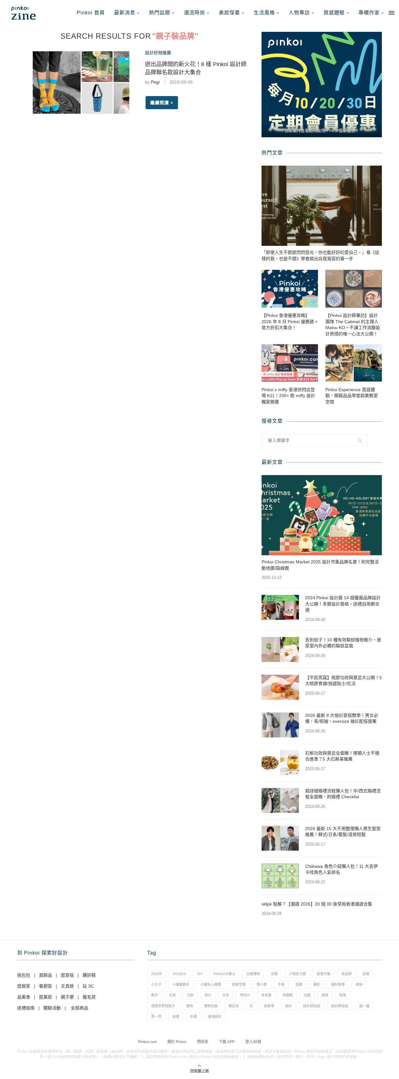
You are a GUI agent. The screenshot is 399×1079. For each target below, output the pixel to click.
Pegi (155, 82)
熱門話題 (159, 12)
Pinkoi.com (147, 1042)
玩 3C (88, 986)
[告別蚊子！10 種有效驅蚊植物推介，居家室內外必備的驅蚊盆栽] (280, 649)
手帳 (281, 984)
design (179, 974)
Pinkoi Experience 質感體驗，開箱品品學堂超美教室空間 (351, 395)
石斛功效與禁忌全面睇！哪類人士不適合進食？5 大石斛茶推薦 (342, 756)
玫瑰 (342, 995)
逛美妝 (45, 996)
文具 (172, 995)
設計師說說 (339, 1006)
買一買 (156, 1016)
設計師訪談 (311, 1006)
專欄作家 (369, 12)
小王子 (156, 984)
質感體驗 (334, 12)
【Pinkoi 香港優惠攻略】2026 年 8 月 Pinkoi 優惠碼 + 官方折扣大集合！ (290, 321)
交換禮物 (253, 974)
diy (200, 974)
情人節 (262, 984)
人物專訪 (299, 12)
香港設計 (215, 1016)
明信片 (245, 995)
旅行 (207, 995)
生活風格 (264, 12)
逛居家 (23, 986)
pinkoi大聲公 (224, 974)
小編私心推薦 (210, 984)
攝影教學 (338, 984)
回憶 (366, 974)
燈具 (324, 995)
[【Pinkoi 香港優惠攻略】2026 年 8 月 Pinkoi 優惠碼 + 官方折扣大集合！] (290, 289)
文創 (190, 995)
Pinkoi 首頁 (91, 12)
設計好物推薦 (158, 52)
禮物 (189, 1006)
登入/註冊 (253, 1042)
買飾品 (45, 975)
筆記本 (233, 1006)
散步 (154, 995)
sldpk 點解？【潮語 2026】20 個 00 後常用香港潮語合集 (317, 904)
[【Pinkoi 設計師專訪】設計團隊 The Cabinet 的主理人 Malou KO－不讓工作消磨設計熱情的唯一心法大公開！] (353, 289)
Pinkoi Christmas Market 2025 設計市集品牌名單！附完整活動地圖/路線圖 (320, 565)
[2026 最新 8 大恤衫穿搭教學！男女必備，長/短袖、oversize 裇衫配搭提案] (280, 724)
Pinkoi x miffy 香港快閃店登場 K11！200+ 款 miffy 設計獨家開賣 (288, 395)
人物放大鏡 (297, 974)
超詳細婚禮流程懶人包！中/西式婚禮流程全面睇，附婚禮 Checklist (343, 794)
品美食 (23, 996)
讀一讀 (364, 1006)
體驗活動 (52, 1007)
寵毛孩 (89, 996)
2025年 (156, 974)
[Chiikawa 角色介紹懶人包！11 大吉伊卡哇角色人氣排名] (280, 875)
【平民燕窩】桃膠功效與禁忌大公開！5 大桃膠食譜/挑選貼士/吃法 (343, 680)
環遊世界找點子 (163, 1006)
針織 (193, 1016)
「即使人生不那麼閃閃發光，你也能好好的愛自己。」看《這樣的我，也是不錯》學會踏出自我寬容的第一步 (320, 255)
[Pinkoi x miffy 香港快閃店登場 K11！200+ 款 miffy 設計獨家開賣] (290, 363)
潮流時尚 (194, 12)
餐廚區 (45, 986)
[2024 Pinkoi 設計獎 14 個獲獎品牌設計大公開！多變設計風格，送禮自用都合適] (280, 607)
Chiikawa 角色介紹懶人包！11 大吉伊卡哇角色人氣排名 (341, 869)
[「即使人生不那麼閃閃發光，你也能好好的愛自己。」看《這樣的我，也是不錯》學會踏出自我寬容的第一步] (322, 206)
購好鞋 (89, 975)
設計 (288, 1006)
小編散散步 (181, 984)
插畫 (299, 984)
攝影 (316, 984)
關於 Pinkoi (176, 1042)
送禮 (175, 1016)
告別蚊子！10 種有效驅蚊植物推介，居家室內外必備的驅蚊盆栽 (343, 643)
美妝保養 (229, 12)
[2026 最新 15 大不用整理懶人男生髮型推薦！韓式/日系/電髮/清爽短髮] (280, 838)
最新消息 (124, 12)
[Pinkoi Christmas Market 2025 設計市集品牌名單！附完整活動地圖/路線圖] (322, 515)
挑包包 (23, 975)
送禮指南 (26, 1007)
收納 (359, 984)
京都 (274, 974)
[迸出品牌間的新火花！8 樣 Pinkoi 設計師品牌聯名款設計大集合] (81, 82)
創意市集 (323, 974)
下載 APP (227, 1042)
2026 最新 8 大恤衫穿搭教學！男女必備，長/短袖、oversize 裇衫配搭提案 (341, 718)
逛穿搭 (67, 975)
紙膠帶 (269, 1006)
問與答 (202, 1042)
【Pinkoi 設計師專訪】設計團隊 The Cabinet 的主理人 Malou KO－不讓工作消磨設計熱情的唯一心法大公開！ (352, 324)
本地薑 (266, 995)
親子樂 (67, 996)
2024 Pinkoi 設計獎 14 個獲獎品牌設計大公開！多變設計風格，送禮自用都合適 (343, 603)
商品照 (346, 974)
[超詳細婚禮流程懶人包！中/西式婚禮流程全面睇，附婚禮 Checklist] (280, 800)
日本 (225, 995)
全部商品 (79, 1007)
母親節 (287, 995)
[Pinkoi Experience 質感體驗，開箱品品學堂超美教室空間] (353, 363)
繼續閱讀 (159, 102)
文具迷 (67, 986)
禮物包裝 (211, 1006)
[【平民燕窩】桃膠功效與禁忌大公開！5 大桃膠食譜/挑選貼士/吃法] (280, 687)
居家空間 (239, 984)
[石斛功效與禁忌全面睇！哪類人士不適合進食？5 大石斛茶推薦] (280, 762)
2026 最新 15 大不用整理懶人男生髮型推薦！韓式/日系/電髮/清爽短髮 (343, 831)
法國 (307, 995)
